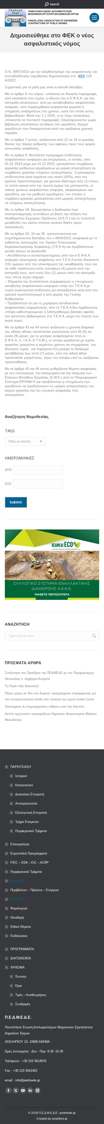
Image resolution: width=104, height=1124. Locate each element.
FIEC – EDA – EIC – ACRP (29, 862)
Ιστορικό (21, 776)
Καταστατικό (24, 785)
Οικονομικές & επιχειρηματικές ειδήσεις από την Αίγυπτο (44, 706)
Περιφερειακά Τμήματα (31, 831)
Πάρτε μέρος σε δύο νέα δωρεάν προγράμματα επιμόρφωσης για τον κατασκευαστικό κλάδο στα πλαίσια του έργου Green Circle (50, 696)
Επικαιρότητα (19, 844)
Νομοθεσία (17, 899)
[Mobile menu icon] (94, 17)
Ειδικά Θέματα (20, 926)
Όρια (18, 986)
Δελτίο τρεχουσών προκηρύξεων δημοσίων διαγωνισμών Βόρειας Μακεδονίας (51, 717)
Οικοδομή (17, 917)
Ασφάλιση (17, 881)
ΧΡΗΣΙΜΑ (17, 967)
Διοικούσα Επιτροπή (29, 794)
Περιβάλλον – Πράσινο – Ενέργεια (34, 890)
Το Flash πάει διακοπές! (22, 686)
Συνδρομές (22, 1004)
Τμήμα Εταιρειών (27, 822)
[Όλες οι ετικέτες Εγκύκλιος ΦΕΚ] (25, 442)
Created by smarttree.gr (52, 1118)
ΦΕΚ (81, 76)
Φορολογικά (18, 908)
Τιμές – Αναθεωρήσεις (30, 995)
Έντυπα (20, 976)
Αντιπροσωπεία (26, 803)
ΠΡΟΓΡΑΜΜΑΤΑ (22, 949)
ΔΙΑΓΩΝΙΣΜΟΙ (20, 958)
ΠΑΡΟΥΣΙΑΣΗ (20, 767)
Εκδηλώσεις (18, 936)
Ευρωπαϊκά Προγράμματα (28, 853)
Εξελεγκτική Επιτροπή (31, 812)
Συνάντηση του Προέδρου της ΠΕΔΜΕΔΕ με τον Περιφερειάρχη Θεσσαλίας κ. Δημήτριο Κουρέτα (49, 676)
